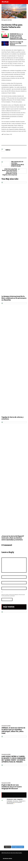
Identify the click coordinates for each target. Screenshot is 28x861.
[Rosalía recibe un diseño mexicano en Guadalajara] (14, 814)
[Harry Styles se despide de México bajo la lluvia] (14, 830)
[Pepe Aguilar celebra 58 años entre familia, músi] (14, 841)
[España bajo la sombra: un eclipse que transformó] (14, 822)
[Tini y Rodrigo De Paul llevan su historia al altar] (14, 826)
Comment (3, 556)
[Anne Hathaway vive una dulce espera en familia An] (14, 828)
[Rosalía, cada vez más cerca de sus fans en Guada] (14, 806)
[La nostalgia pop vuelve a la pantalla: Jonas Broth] (14, 837)
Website (3, 585)
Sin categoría (4, 141)
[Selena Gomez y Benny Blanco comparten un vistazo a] (14, 834)
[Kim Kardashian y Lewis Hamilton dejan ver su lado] (14, 843)
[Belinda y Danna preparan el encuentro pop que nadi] (14, 836)
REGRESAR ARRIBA (7, 858)
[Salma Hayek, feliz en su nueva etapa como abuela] (14, 816)
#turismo (11, 142)
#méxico (7, 142)
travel (15, 142)
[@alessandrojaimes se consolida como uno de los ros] (14, 812)
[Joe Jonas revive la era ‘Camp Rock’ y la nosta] (14, 824)
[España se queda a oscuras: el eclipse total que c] (14, 820)
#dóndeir (3, 142)
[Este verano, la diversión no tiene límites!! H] (14, 808)
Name (3, 574)
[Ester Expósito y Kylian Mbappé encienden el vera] (14, 832)
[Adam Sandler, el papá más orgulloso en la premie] (14, 839)
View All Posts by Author (6, 154)
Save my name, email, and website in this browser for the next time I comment (13, 595)
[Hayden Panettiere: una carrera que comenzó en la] (14, 818)
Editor (8, 149)
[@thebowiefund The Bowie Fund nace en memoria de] (14, 810)
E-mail (3, 579)
